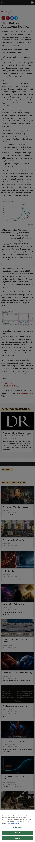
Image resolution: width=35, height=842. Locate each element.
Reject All (17, 832)
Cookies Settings (17, 827)
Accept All (17, 838)
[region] (17, 826)
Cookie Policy (15, 823)
